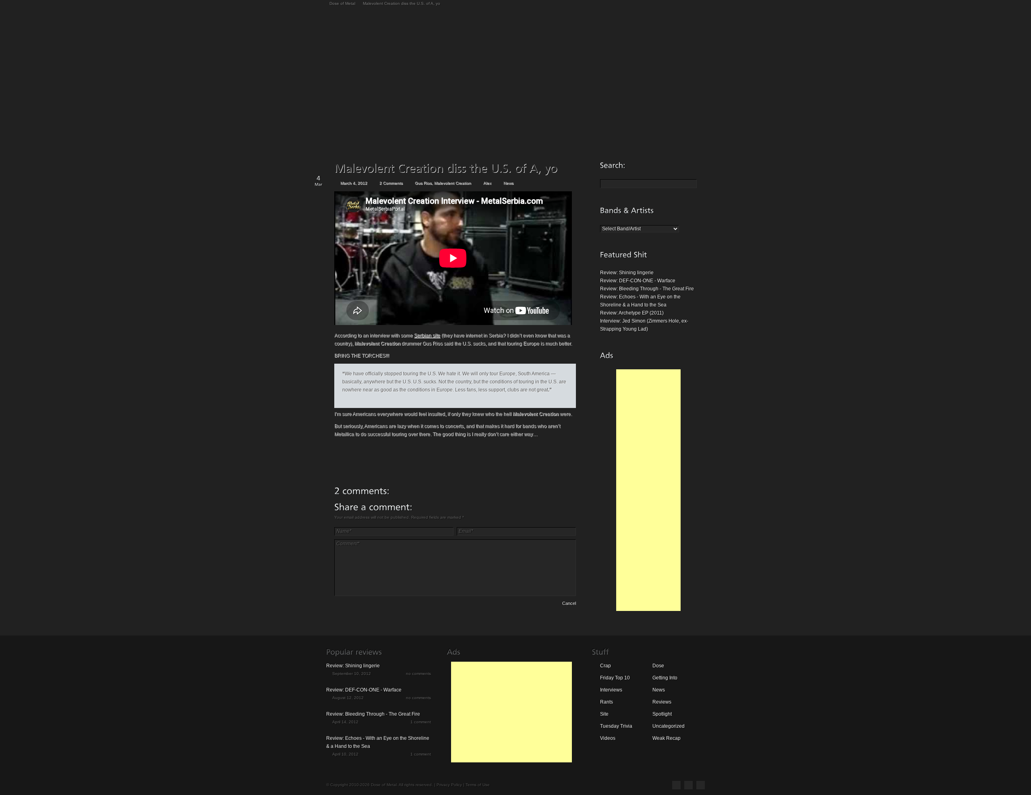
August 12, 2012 (348, 698)
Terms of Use (478, 785)
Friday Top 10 (615, 678)
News (508, 183)
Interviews (611, 690)
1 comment (420, 722)
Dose (658, 666)
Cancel (569, 603)
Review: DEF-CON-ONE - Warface (637, 281)
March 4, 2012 (353, 183)
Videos (607, 738)
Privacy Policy (449, 785)
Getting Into (664, 678)
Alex (487, 183)
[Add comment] (357, 604)
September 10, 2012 (351, 673)
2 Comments (391, 183)
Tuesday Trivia (616, 726)
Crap (605, 666)
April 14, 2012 (345, 722)
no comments (418, 673)
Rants (606, 702)
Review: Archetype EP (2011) (632, 313)
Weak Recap (666, 738)
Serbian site (427, 335)
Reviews (661, 702)
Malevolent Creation (452, 183)
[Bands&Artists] (627, 210)
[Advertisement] (648, 490)
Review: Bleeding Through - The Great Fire (647, 289)
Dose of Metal (342, 3)
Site (604, 714)
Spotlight (662, 714)
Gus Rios (423, 183)
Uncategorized (668, 726)
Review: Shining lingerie (627, 272)
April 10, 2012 (345, 754)
